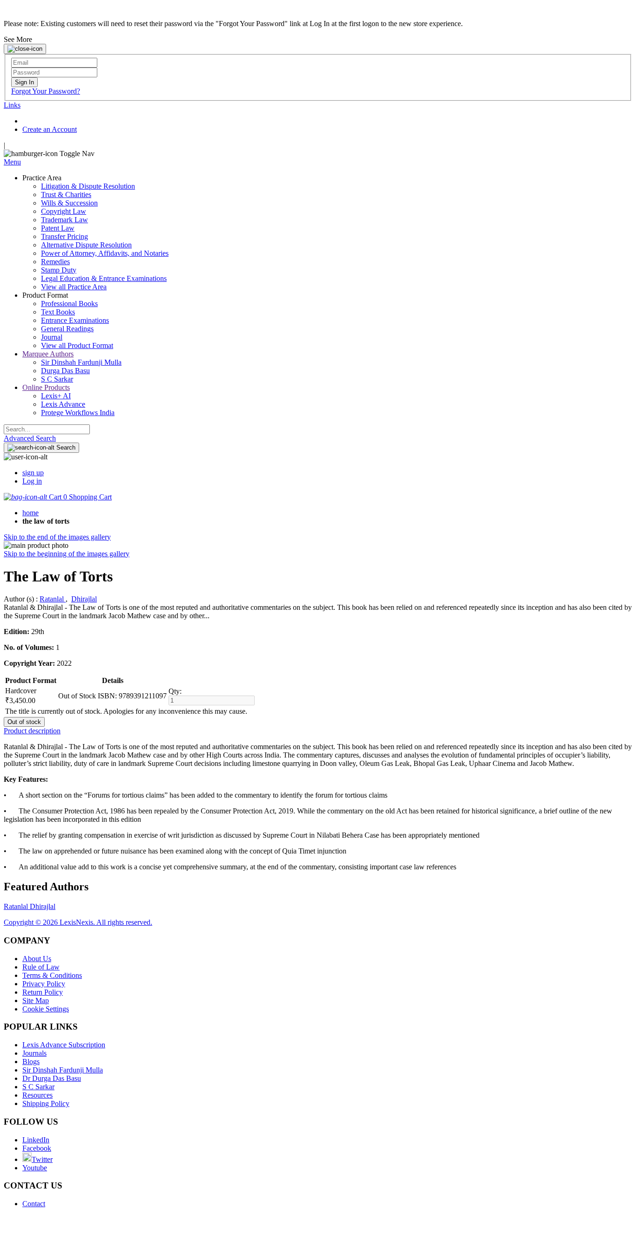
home (30, 513)
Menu (12, 162)
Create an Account (49, 129)
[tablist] (318, 731)
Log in (32, 481)
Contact (33, 1204)
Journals (34, 1053)
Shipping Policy (45, 1103)
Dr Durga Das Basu (51, 1078)
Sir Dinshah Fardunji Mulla (62, 1070)
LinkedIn (35, 1140)
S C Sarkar (38, 1087)
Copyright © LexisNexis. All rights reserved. (78, 922)
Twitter (42, 1159)
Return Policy (42, 992)
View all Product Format (77, 345)
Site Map (35, 1000)
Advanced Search (30, 438)
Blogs (31, 1061)
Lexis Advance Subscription (63, 1045)
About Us (36, 959)
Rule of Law (41, 967)
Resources (37, 1095)
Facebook (36, 1148)
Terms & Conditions (52, 975)
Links (12, 105)
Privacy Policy (43, 984)
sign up (33, 473)
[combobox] (47, 429)
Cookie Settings (45, 1009)
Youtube (34, 1168)
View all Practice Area (74, 287)
